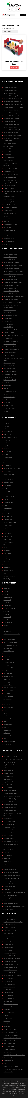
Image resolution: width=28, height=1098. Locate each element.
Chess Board (7, 244)
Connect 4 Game (8, 513)
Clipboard (6, 562)
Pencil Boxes (7, 550)
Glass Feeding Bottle (9, 199)
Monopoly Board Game (9, 884)
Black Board (7, 494)
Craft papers (7, 567)
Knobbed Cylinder (8, 855)
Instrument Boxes (8, 542)
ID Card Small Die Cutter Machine (12, 875)
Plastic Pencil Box (8, 784)
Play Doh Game (7, 533)
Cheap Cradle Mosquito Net (11, 174)
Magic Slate (7, 528)
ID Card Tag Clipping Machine (11, 878)
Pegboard (6, 429)
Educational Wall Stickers (10, 149)
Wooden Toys (7, 579)
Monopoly (6, 499)
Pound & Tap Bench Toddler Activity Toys (14, 892)
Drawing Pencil (7, 539)
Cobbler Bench (7, 434)
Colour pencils (7, 564)
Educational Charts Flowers (11, 132)
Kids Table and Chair (9, 497)
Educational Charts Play (10, 799)
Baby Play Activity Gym (9, 765)
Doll (5, 573)
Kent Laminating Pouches (10, 480)
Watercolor (6, 545)
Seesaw (6, 460)
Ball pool (6, 488)
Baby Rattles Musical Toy (10, 224)
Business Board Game (9, 886)
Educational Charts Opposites (11, 118)
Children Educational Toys (10, 895)
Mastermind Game (8, 525)
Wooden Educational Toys (10, 869)
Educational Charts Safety (10, 113)
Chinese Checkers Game (10, 522)
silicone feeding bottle (9, 196)
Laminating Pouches (9, 482)
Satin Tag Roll (7, 451)
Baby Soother (7, 216)
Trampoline (6, 463)
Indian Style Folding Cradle (10, 163)
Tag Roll (6, 454)
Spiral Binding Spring (9, 835)
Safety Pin (6, 221)
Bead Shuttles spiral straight (11, 437)
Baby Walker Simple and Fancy (11, 183)
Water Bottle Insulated (9, 821)
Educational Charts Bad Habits (11, 124)
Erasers (5, 556)
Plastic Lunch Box (8, 776)
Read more (14, 67)
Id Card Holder (7, 471)
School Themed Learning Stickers (12, 135)
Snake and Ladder (8, 909)
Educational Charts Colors (10, 807)
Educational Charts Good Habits (12, 796)
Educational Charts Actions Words (12, 813)
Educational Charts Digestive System (13, 104)
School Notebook (8, 531)
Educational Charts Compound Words (13, 107)
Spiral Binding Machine (9, 881)
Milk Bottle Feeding (9, 188)
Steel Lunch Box (8, 779)
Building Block (7, 465)
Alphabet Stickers (8, 146)
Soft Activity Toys (8, 898)
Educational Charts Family (10, 127)
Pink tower (6, 852)
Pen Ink (5, 547)
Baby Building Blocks (9, 238)
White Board (7, 491)
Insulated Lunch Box (9, 773)
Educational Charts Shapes (11, 793)
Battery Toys (7, 236)
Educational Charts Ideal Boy (11, 110)
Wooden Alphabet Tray (9, 443)
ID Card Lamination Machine (11, 903)
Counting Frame (8, 536)
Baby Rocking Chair (9, 171)
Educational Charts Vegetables (12, 96)
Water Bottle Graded (9, 850)
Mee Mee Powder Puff (9, 210)
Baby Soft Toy (7, 227)
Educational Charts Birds (10, 810)
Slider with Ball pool (9, 485)
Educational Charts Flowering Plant (13, 98)
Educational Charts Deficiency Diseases (14, 130)
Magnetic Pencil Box (9, 782)
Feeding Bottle (7, 219)
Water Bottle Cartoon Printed (11, 816)
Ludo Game (6, 505)
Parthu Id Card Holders (9, 474)
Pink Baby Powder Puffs (10, 204)
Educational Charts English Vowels (13, 115)
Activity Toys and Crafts (10, 768)
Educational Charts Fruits (10, 87)
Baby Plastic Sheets (9, 233)
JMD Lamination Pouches (10, 477)
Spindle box (6, 423)
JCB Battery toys (8, 889)
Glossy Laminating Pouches (11, 841)
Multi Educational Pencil (10, 157)
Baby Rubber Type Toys (9, 230)
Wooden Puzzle (7, 440)
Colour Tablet (7, 861)
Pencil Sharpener (8, 559)
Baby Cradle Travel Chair (10, 180)
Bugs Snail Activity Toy (9, 762)
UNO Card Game (8, 508)
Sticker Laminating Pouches (11, 844)
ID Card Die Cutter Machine (11, 872)
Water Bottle (7, 847)
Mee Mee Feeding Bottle (10, 185)
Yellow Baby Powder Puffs (10, 207)
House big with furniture (10, 790)
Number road (7, 858)
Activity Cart (7, 900)
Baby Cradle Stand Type (10, 177)
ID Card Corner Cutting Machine (12, 468)
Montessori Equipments (10, 867)
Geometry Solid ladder (9, 576)
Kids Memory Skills (9, 502)
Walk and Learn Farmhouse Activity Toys (14, 906)
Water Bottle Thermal (9, 824)
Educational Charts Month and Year (13, 101)
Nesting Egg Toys (8, 570)
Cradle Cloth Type (8, 160)
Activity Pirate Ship (8, 770)
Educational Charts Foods (10, 90)
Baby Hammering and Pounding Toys (13, 759)
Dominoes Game (8, 519)
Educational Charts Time (10, 93)
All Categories (9, 15)
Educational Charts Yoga (10, 121)
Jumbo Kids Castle (8, 830)
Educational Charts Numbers (11, 801)
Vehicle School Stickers (10, 143)
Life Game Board (8, 516)
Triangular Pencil (8, 154)
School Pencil (7, 553)
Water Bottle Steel (8, 818)
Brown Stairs (7, 426)
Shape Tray (6, 448)
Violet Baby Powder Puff (10, 213)
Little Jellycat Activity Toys (11, 756)
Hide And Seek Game (9, 511)
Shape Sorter (7, 446)
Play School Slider (8, 457)
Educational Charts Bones (10, 804)
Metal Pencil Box (8, 787)
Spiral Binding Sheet (9, 833)
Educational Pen (8, 151)
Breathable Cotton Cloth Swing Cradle (13, 168)
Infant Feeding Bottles (9, 202)
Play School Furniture (9, 827)
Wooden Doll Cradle (9, 166)
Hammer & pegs (8, 431)
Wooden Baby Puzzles (9, 241)
